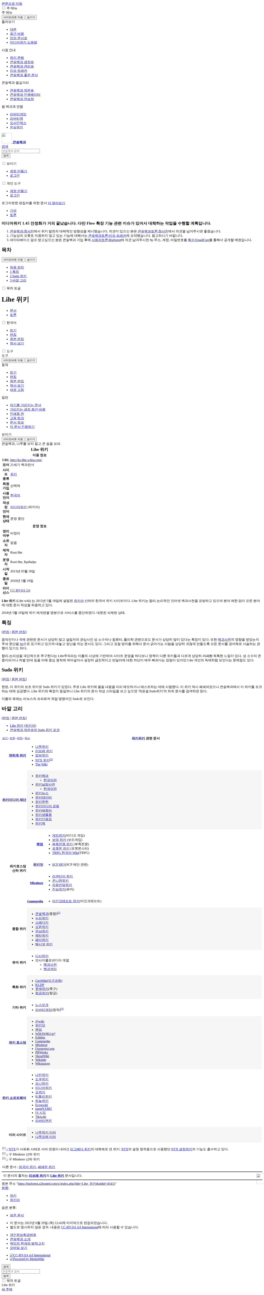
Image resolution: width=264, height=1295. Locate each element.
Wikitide (40, 1060)
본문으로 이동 (12, 3)
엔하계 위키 (17, 755)
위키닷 (38, 864)
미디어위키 (18, 507)
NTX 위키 (42, 760)
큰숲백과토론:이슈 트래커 (107, 235)
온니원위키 (60, 880)
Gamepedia (35, 901)
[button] (3, 8)
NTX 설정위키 (181, 1149)
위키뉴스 (41, 793)
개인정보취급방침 (23, 1235)
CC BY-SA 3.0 (20, 590)
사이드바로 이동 (13, 17)
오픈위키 (41, 927)
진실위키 (58, 889)
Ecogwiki (41, 1105)
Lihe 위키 (16, 725)
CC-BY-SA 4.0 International (79, 1227)
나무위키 (41, 746)
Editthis (40, 1037)
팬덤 (40, 844)
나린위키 (41, 1075)
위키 (13, 474)
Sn (21, 644)
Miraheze (36, 883)
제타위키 (41, 935)
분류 (5, 1188)
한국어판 (50, 780)
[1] (51, 759)
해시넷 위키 (44, 944)
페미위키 (41, 940)
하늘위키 (41, 1101)
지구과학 (54, 980)
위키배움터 (43, 810)
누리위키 (41, 918)
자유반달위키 (62, 885)
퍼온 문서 (17, 1215)
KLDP (39, 985)
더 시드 (40, 1112)
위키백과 (41, 776)
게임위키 (58, 835)
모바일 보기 (18, 1248)
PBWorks (41, 1052)
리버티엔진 (43, 1120)
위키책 (40, 823)
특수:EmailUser (198, 240)
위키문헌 (41, 802)
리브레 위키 (44, 751)
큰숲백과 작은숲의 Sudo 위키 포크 (35, 730)
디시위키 (41, 956)
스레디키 (41, 922)
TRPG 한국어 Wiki (65, 853)
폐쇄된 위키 (46, 1167)
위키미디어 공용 (47, 806)
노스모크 (41, 1005)
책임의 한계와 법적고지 (27, 1243)
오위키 (40, 1092)
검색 (6, 155)
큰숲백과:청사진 (22, 231)
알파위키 (41, 755)
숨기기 (31, 17)
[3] (62, 1008)
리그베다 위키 (80, 1149)
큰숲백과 (41, 914)
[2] (58, 912)
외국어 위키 (27, 1167)
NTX (12, 1149)
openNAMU (43, 1108)
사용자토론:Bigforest (106, 240)
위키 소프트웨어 (14, 1098)
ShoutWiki (42, 1056)
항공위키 (41, 993)
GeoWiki (41, 980)
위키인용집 (43, 819)
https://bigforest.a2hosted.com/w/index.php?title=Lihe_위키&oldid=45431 (66, 1183)
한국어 (15, 495)
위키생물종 (43, 815)
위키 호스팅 (17, 1042)
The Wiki (41, 764)
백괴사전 (224, 639)
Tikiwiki (40, 1117)
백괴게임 (50, 969)
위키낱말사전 (45, 784)
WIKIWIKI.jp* (45, 1034)
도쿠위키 (41, 1079)
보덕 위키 (59, 840)
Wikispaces (42, 1063)
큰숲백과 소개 (20, 1239)
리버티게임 (43, 1010)
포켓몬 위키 (61, 848)
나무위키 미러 (45, 1132)
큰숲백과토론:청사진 (153, 231)
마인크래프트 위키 (65, 901)
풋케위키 (41, 989)
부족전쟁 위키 (62, 844)
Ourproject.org (44, 1048)
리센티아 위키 (62, 876)
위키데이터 (43, 797)
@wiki (39, 1021)
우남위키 (41, 931)
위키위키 (138, 738)
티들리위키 (43, 1096)
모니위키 (41, 1083)
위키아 (79, 601)
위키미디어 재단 (14, 799)
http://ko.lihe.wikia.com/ (26, 460)
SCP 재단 (58, 864)
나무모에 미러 (45, 1137)
